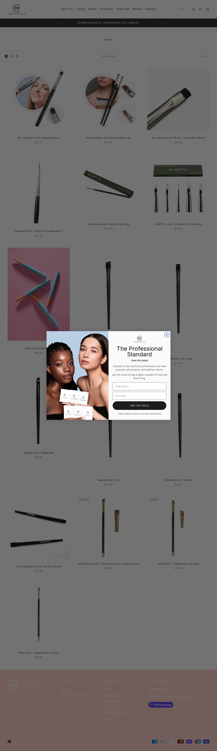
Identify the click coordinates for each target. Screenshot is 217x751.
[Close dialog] (166, 334)
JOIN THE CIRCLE (139, 405)
